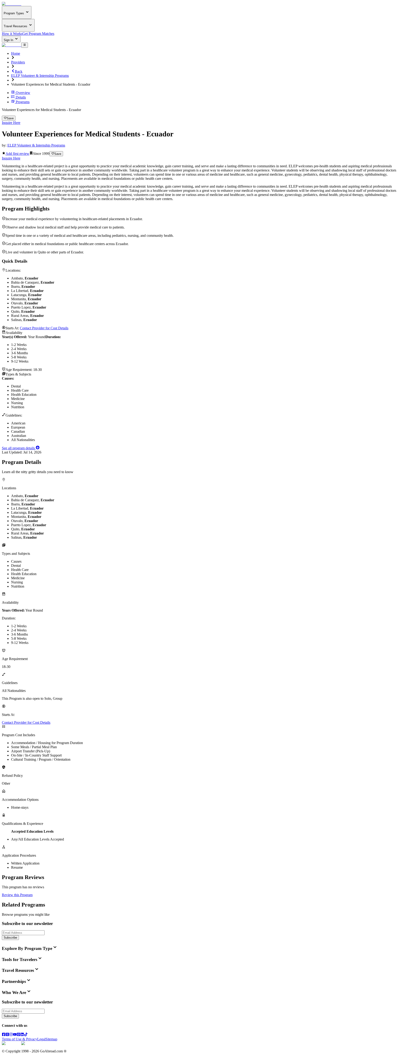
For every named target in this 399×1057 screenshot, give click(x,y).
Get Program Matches (38, 34)
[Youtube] (15, 1035)
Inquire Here (11, 123)
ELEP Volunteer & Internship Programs (40, 76)
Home (15, 53)
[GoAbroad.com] (11, 4)
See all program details (19, 448)
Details (21, 97)
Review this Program (17, 895)
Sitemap (51, 1039)
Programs (23, 102)
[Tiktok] (26, 1035)
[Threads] (7, 1035)
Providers (18, 62)
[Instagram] (11, 1035)
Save (10, 118)
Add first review (17, 154)
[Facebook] (4, 1035)
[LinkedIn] (22, 1035)
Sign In (9, 40)
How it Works (12, 34)
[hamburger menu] (24, 45)
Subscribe (10, 937)
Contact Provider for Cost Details (44, 328)
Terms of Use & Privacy (19, 1039)
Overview (23, 93)
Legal (41, 1039)
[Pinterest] (18, 1035)
